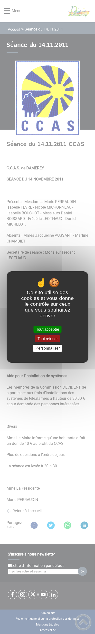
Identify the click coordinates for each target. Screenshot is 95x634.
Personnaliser (48, 348)
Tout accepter (47, 329)
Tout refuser (48, 339)
